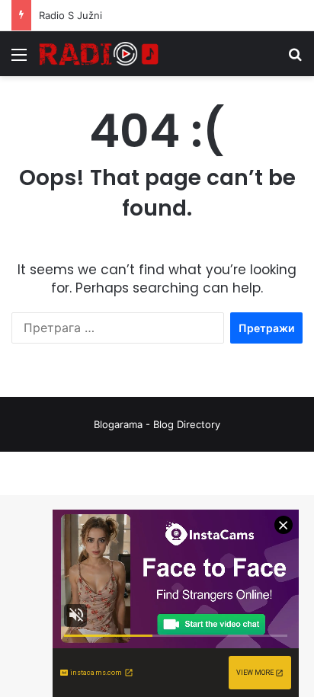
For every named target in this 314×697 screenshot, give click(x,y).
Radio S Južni (70, 15)
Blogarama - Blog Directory (157, 424)
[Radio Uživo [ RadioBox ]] (99, 54)
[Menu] (19, 60)
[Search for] (295, 60)
